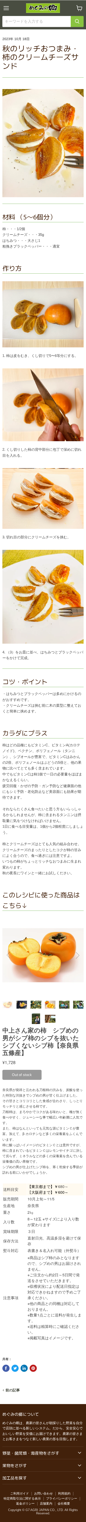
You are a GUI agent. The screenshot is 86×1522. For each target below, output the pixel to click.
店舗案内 (46, 1503)
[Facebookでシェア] (6, 1368)
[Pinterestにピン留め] (33, 1368)
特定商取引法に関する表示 (22, 1498)
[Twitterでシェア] (15, 1368)
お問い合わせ (43, 1493)
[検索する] (77, 21)
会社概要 (64, 1503)
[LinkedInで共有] (24, 1368)
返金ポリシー (25, 1503)
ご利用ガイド (19, 1493)
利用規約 (64, 1493)
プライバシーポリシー (61, 1498)
